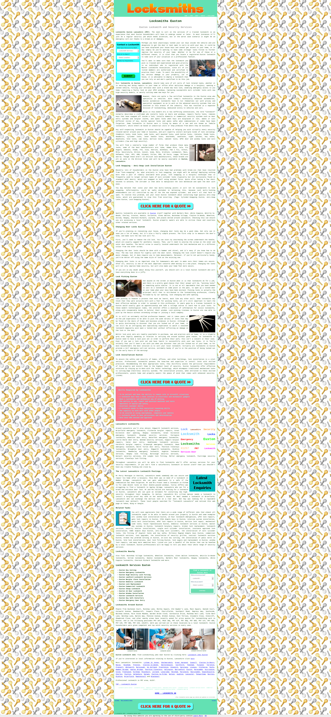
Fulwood (200, 665)
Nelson (172, 674)
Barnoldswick (167, 665)
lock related (192, 83)
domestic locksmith (180, 524)
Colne (118, 672)
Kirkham (136, 672)
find (123, 556)
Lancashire (125, 662)
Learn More (198, 716)
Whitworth (130, 667)
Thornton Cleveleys (153, 669)
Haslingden (195, 672)
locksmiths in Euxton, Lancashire (136, 83)
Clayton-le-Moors (206, 662)
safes (175, 121)
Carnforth (180, 665)
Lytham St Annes (151, 662)
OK (206, 716)
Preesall (119, 667)
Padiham (190, 665)
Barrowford (179, 669)
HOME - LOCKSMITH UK (165, 693)
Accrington (209, 669)
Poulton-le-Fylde (159, 674)
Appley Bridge (136, 669)
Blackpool (155, 676)
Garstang (184, 667)
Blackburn (146, 672)
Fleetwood (126, 672)
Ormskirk (174, 667)
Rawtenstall (141, 676)
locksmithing (160, 108)
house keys (169, 47)
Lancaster (189, 674)
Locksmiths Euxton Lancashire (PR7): (133, 32)
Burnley (211, 674)
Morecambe (198, 669)
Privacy (214, 700)
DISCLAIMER (210, 16)
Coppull (193, 662)
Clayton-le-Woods (150, 665)
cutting (149, 92)
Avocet (145, 152)
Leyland (155, 672)
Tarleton (210, 665)
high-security (122, 92)
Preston (136, 665)
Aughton (180, 674)
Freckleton (163, 667)
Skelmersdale (167, 662)
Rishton (119, 676)
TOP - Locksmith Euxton (126, 684)
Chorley (119, 674)
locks (204, 114)
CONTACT (203, 16)
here (192, 659)
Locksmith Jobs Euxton (198, 655)
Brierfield (129, 676)
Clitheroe (203, 667)
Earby (212, 667)
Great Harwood (181, 662)
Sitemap (117, 700)
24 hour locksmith (176, 517)
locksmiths (155, 433)
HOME (186, 16)
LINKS (191, 16)
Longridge (165, 672)
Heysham (174, 672)
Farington (184, 672)
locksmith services (169, 442)
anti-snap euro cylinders (167, 531)
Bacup (118, 665)
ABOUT (197, 16)
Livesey (193, 667)
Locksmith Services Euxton (133, 565)
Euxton (153, 213)
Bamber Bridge (122, 669)
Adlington (168, 669)
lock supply (177, 540)
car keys (185, 43)
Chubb (135, 150)
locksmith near (122, 501)
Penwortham (201, 674)
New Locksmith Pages (126, 700)
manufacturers (147, 147)
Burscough (140, 667)
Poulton (127, 674)
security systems (195, 116)
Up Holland (152, 667)
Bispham (127, 665)
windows (161, 90)
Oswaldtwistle (208, 672)
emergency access (200, 88)
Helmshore (137, 674)
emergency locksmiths (168, 437)
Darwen (147, 674)
